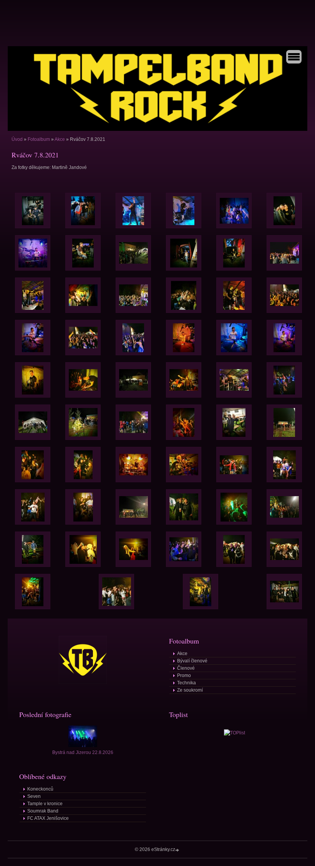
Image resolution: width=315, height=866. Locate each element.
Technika (186, 682)
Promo (184, 675)
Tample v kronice (45, 803)
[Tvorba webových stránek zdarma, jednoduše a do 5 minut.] (178, 850)
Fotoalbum (39, 139)
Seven (34, 796)
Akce (60, 139)
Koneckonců (40, 789)
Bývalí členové (192, 661)
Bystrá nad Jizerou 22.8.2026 (82, 752)
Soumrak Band (42, 811)
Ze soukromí (190, 690)
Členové (186, 668)
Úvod (17, 139)
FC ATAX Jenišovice (48, 818)
